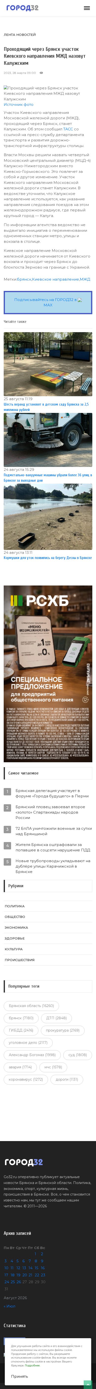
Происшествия (19, 960)
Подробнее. (32, 1365)
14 (30, 1268)
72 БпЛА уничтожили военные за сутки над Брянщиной (54, 831)
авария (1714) (20, 1067)
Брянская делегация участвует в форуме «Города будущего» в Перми (52, 793)
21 (30, 1275)
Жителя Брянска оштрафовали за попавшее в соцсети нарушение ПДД (53, 847)
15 (36, 1268)
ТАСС (68, 129)
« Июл (9, 1306)
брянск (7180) (21, 1018)
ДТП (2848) (56, 1018)
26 (18, 1282)
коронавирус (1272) (26, 1079)
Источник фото (18, 104)
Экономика (16, 927)
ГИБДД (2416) (21, 1030)
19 (18, 1275)
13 (24, 1268)
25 (13, 1282)
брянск (24, 279)
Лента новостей (20, 35)
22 (37, 1275)
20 (24, 1275)
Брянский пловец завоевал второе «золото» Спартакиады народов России (50, 812)
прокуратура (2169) (63, 1030)
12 (18, 1268)
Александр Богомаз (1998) (32, 1055)
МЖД (85, 279)
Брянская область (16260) (31, 1006)
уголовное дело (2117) (28, 1042)
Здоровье (15, 938)
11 (12, 1268)
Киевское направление (55, 279)
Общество (15, 917)
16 (43, 1268)
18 (13, 1275)
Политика (15, 906)
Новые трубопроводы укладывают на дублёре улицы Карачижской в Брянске (53, 866)
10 (6, 1268)
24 (6, 1282)
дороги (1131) (67, 1079)
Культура (14, 949)
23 (43, 1275)
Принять (19, 1376)
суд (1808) (77, 1055)
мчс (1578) (53, 1067)
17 (6, 1275)
